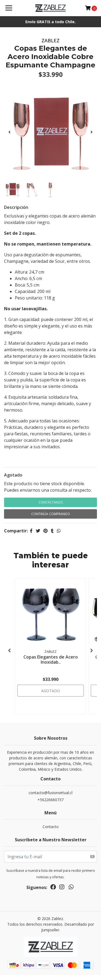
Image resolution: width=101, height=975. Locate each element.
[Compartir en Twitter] (38, 531)
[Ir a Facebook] (53, 888)
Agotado (13, 475)
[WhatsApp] (70, 888)
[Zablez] (51, 8)
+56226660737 (50, 799)
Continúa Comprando (50, 514)
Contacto (51, 826)
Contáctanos (51, 502)
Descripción (16, 207)
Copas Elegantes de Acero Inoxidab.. (50, 659)
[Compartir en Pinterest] (45, 531)
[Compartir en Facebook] (31, 531)
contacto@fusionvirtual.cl (50, 792)
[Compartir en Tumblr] (52, 531)
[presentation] (9, 132)
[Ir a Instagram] (61, 888)
